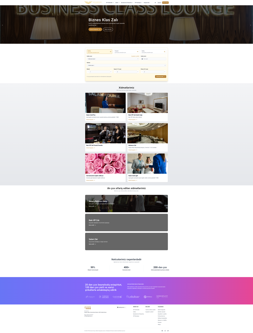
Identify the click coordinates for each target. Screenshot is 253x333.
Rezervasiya (165, 2)
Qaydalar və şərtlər (162, 314)
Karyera (159, 322)
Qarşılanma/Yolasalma (126, 2)
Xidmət (88, 62)
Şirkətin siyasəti (161, 311)
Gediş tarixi (143, 56)
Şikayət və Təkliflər (162, 320)
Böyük (88, 69)
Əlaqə (159, 324)
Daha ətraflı (91, 206)
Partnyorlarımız (161, 316)
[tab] (99, 51)
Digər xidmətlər (108, 31)
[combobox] (112, 59)
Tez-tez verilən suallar (150, 309)
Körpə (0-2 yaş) (144, 69)
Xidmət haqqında (94, 31)
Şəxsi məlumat (160, 76)
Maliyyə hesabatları (162, 318)
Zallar (116, 2)
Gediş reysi (89, 56)
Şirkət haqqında (161, 309)
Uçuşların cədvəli (135, 56)
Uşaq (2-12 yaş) (117, 69)
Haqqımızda (146, 2)
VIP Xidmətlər (109, 2)
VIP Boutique (138, 2)
